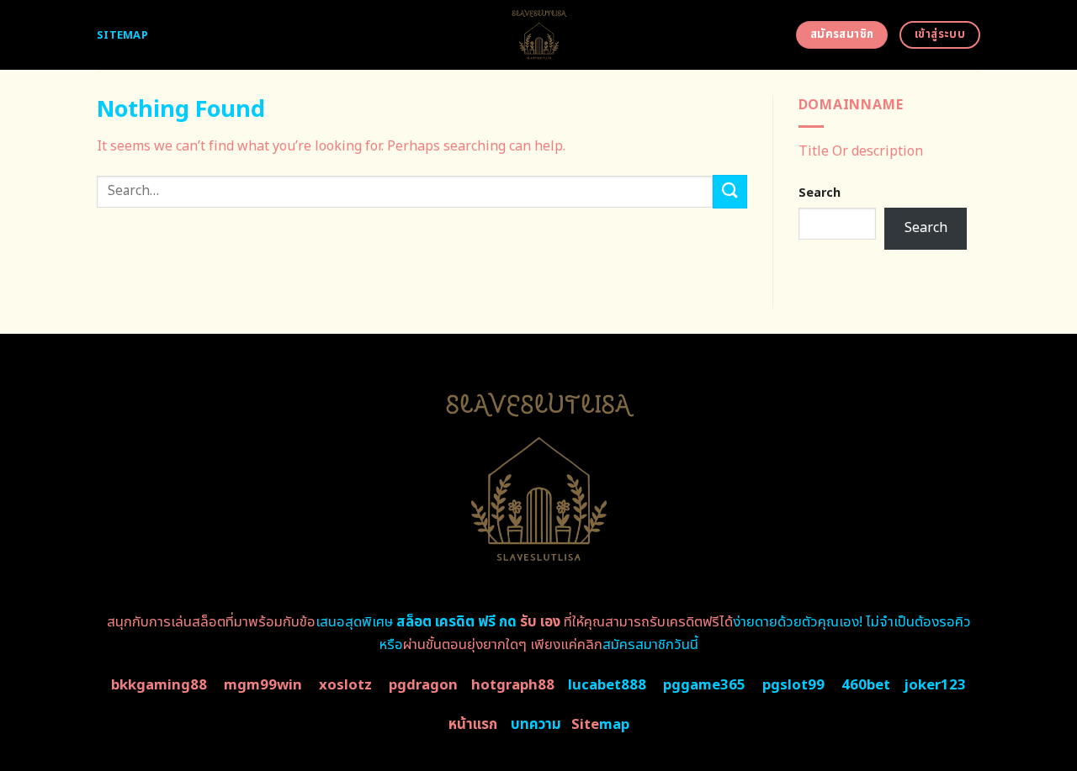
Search (819, 193)
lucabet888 (607, 685)
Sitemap (122, 35)
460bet (865, 685)
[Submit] (729, 191)
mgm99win (263, 685)
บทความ (536, 725)
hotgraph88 (512, 685)
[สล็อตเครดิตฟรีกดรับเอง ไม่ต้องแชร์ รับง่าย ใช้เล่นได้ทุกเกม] (539, 35)
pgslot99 (793, 685)
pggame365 (704, 685)
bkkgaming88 (159, 685)
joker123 (935, 685)
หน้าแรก (472, 725)
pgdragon (423, 685)
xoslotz (345, 685)
